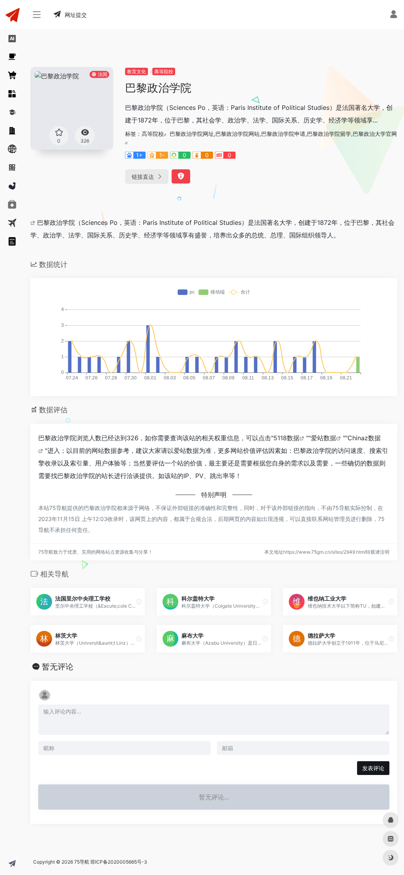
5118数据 (286, 438)
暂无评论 (57, 666)
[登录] (393, 15)
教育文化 (136, 71)
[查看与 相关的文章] (33, 222)
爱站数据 (323, 438)
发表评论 (373, 768)
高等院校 (163, 71)
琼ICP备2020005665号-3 (118, 862)
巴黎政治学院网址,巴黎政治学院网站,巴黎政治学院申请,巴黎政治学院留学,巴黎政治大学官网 (283, 133)
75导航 (81, 862)
